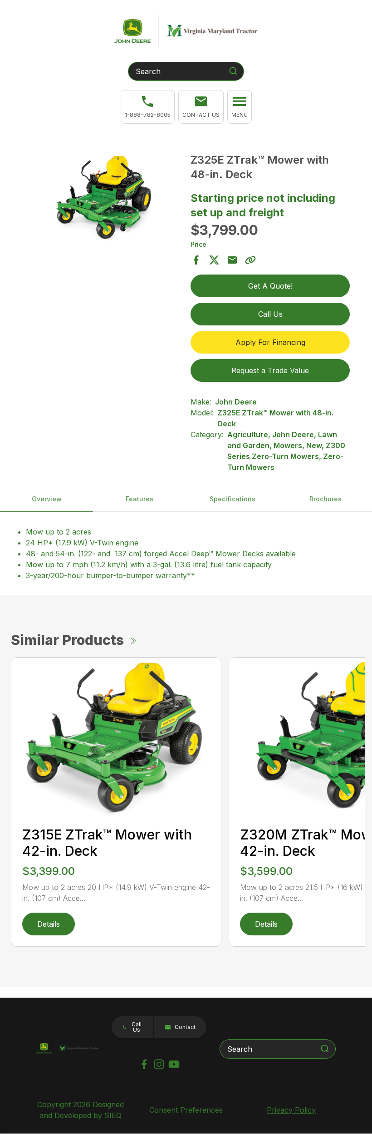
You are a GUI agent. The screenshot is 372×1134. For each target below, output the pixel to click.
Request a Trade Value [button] (270, 370)
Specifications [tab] (232, 499)
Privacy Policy (291, 1109)
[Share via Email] (232, 260)
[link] (148, 107)
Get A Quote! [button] (270, 285)
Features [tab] (139, 499)
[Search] (233, 70)
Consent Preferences (186, 1109)
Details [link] (48, 924)
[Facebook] (144, 1064)
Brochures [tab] (325, 499)
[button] (201, 107)
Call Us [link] (270, 314)
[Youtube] (174, 1064)
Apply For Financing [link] (270, 342)
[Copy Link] (250, 260)
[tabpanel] (101, 199)
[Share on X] (214, 260)
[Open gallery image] (101, 197)
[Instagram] (159, 1064)
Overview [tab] (47, 499)
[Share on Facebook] (196, 260)
